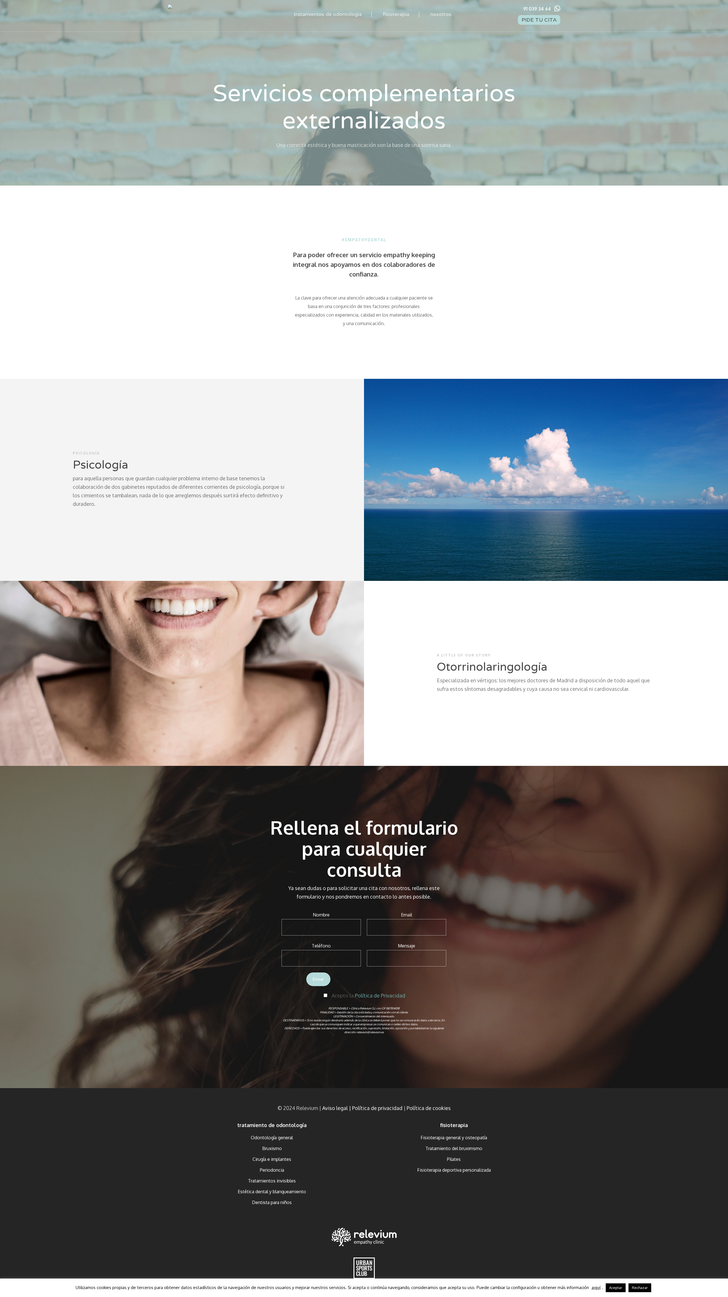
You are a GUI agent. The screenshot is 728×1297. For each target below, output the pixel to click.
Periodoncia (272, 1170)
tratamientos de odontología (328, 14)
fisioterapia (396, 14)
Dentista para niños (272, 1202)
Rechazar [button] (640, 1287)
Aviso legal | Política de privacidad (362, 1108)
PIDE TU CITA (539, 20)
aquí (596, 1287)
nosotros (440, 14)
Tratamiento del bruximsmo (453, 1148)
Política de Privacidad (380, 995)
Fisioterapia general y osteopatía (454, 1137)
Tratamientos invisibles (272, 1181)
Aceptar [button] (615, 1287)
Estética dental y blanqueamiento (272, 1191)
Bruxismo (272, 1148)
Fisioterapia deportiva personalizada (454, 1170)
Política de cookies (429, 1108)
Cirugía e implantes (272, 1159)
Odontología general (272, 1137)
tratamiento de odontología (272, 1125)
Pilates (454, 1159)
